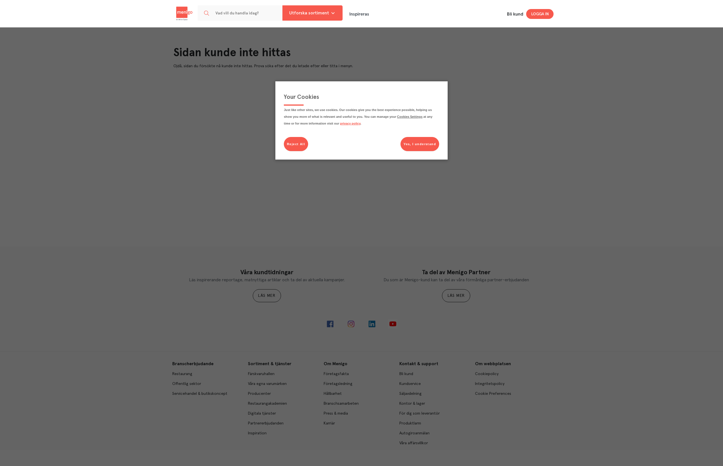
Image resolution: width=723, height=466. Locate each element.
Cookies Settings (410, 116)
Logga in (540, 14)
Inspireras (359, 14)
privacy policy (350, 123)
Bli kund (515, 14)
